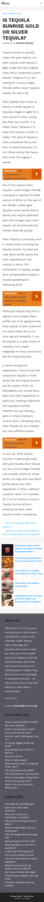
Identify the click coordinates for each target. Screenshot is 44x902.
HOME (4, 13)
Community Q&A (14, 13)
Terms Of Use (28, 896)
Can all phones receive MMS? (19, 770)
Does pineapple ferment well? (20, 841)
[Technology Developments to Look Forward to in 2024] (7, 563)
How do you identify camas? (19, 855)
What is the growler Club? (18, 781)
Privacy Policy (16, 896)
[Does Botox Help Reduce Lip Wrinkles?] (7, 588)
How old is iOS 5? (13, 756)
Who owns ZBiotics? (15, 725)
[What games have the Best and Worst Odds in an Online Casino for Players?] (7, 600)
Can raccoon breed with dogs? (20, 872)
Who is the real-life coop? (18, 732)
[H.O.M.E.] (6, 3)
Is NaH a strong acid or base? (20, 729)
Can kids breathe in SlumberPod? (22, 774)
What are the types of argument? (22, 777)
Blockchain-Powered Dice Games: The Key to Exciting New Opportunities (28, 548)
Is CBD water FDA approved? (19, 851)
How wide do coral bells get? (19, 804)
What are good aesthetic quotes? (21, 722)
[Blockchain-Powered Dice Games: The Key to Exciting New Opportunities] (7, 550)
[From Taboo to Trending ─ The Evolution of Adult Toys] (7, 575)
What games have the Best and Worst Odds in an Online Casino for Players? (28, 599)
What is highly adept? (16, 760)
